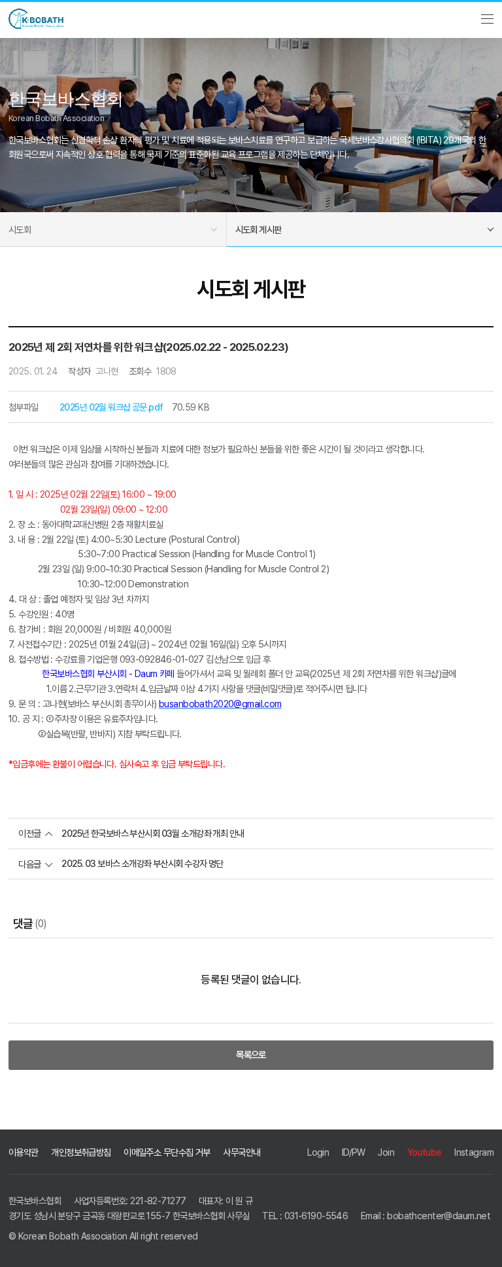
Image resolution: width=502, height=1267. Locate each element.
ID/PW (353, 1152)
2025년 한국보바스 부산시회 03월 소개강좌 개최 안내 (152, 833)
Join (386, 1152)
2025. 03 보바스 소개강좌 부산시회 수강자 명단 (142, 863)
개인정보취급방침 (80, 1152)
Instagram (474, 1152)
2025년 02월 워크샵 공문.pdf (111, 407)
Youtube (424, 1152)
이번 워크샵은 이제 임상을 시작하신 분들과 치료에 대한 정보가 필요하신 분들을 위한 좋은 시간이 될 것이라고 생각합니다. (216, 448)
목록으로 (251, 1054)
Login (318, 1152)
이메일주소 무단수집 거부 (167, 1152)
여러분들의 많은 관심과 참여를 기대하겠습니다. (88, 463)
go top (482, 1247)
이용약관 (23, 1152)
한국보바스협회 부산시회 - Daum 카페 (108, 673)
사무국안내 (241, 1152)
